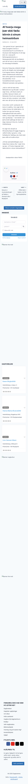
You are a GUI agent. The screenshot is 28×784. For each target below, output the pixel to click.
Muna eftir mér (9, 230)
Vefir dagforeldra (9, 724)
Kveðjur (6, 722)
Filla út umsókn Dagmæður (14, 208)
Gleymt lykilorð (22, 237)
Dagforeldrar (8, 708)
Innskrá (14, 234)
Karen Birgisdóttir (9, 381)
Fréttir (4, 24)
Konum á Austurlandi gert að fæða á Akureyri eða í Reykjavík (7, 193)
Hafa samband (8, 716)
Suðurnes (5, 407)
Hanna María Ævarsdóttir (12, 411)
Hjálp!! (6, 735)
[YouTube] (14, 176)
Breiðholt (5, 437)
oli (8, 42)
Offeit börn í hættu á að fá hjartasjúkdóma (21, 191)
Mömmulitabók (8, 727)
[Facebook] (11, 176)
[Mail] (17, 744)
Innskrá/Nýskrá (20, 6)
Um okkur (7, 714)
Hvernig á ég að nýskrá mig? (12, 730)
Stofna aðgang (6, 237)
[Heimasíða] (17, 176)
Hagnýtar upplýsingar (10, 711)
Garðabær (6, 378)
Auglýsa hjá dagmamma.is (12, 719)
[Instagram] (22, 744)
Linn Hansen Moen (9, 440)
